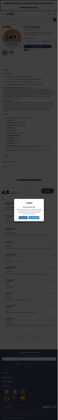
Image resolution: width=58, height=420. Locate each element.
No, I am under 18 (34, 217)
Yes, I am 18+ (23, 217)
